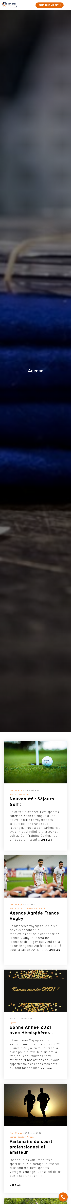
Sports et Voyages (26, 1137)
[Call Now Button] (63, 1197)
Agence (13, 794)
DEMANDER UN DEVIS (49, 5)
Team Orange (16, 790)
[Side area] (31, 5)
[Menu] (66, 5)
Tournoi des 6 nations (35, 908)
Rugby (21, 908)
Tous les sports (25, 794)
